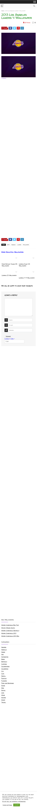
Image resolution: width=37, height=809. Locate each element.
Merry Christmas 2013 (8, 633)
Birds (3, 659)
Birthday (4, 662)
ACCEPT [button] (16, 805)
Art (2, 654)
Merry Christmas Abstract (10, 630)
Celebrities (4, 669)
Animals (4, 650)
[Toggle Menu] (34, 2)
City (2, 671)
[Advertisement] (18, 160)
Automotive (4, 657)
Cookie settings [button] (7, 805)
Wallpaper (26, 244)
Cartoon (4, 664)
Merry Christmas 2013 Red (10, 636)
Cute (2, 674)
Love (2, 693)
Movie (3, 695)
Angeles (13, 244)
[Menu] (2, 6)
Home (2, 11)
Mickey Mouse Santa (8, 628)
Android (3, 647)
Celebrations (5, 666)
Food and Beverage (7, 683)
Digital (3, 676)
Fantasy (4, 678)
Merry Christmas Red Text (10, 625)
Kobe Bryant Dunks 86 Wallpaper (9, 265)
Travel (3, 702)
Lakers (19, 244)
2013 (8, 244)
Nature (3, 697)
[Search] (34, 6)
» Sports (3, 78)
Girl (2, 688)
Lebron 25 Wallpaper (9, 275)
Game (3, 685)
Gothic (3, 690)
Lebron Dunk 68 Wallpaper (24, 265)
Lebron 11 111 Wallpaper (26, 278)
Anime (3, 652)
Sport (3, 700)
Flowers (4, 681)
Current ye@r (9, 339)
